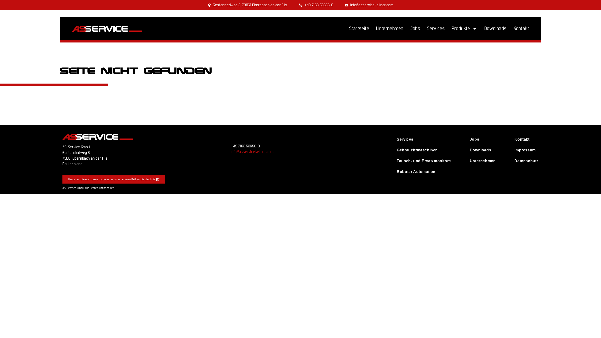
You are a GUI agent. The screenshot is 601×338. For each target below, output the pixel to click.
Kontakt (521, 28)
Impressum (525, 150)
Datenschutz (526, 161)
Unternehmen (389, 28)
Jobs (415, 28)
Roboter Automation (416, 172)
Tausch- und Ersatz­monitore (424, 161)
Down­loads (495, 28)
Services (436, 28)
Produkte (461, 28)
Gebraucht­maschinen (417, 150)
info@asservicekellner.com (252, 152)
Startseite (359, 28)
